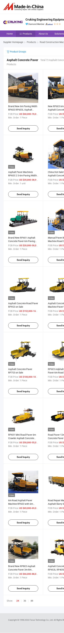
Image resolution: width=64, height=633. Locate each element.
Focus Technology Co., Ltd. (42, 620)
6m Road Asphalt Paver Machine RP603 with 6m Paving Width (20, 504)
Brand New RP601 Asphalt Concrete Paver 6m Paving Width (21, 241)
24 (17, 600)
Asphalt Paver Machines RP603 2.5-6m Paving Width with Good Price (22, 175)
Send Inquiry (23, 128)
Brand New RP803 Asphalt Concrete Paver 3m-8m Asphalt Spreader (21, 570)
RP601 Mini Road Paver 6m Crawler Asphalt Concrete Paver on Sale (22, 438)
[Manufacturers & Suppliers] (24, 6)
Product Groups (17, 51)
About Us (43, 33)
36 (24, 600)
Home (10, 33)
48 (32, 600)
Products (27, 33)
